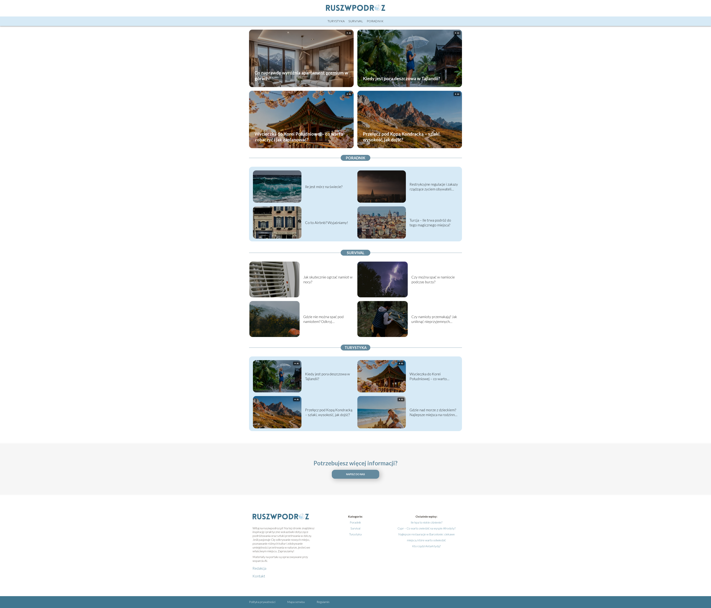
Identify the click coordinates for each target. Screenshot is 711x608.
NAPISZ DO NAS (355, 474)
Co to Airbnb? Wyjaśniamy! (326, 222)
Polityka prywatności (262, 602)
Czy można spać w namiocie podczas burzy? (433, 279)
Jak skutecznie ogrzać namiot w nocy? (328, 279)
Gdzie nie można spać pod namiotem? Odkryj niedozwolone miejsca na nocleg (323, 319)
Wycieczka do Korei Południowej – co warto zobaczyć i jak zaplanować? (299, 136)
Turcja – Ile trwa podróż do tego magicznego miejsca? (430, 222)
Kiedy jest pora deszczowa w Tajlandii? (401, 78)
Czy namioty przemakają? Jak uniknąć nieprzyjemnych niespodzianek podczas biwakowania (434, 319)
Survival (355, 21)
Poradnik (375, 21)
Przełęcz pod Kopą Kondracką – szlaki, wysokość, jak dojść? (401, 136)
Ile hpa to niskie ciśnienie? (426, 522)
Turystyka (336, 21)
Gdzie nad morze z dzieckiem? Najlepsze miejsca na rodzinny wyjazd (433, 412)
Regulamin (323, 602)
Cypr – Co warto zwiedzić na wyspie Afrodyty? (426, 528)
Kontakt (259, 576)
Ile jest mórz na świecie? (323, 186)
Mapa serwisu (296, 602)
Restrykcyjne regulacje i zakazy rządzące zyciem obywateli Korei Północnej (434, 186)
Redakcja (259, 568)
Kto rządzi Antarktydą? (426, 546)
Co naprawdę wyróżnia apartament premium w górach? (301, 75)
